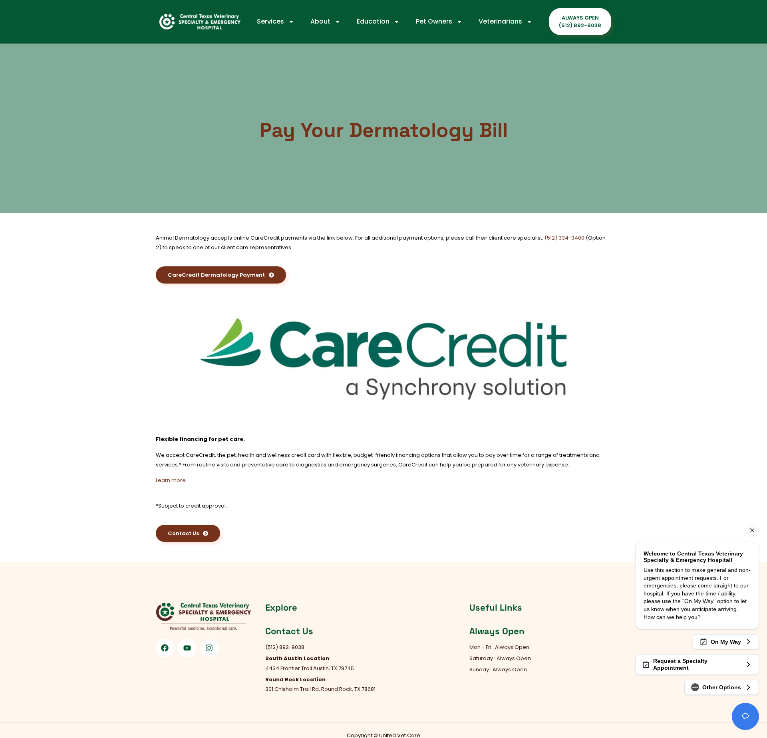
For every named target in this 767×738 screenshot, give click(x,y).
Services (270, 21)
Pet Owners (434, 21)
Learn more (171, 480)
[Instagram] (209, 648)
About (320, 21)
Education (373, 21)
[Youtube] (187, 648)
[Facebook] (165, 648)
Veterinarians (500, 21)
